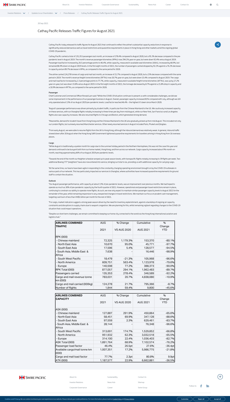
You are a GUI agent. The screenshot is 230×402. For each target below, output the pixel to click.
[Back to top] (220, 377)
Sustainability (134, 4)
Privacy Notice (129, 399)
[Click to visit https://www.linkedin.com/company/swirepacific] (208, 386)
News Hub (152, 4)
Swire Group (142, 387)
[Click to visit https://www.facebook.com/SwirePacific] (201, 386)
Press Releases (69, 13)
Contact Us (184, 4)
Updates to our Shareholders (42, 13)
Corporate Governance (110, 4)
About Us (65, 4)
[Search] (217, 4)
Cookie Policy (117, 399)
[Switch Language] (210, 4)
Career (168, 4)
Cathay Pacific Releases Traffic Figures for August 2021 (101, 13)
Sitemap (141, 382)
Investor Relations (85, 4)
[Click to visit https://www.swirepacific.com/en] (13, 4)
